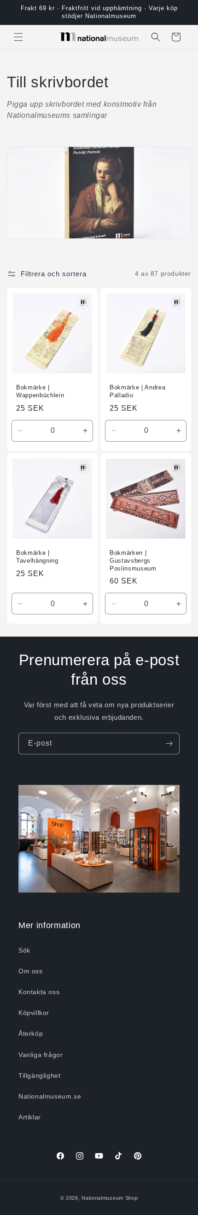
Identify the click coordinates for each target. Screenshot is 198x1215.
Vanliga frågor (40, 1054)
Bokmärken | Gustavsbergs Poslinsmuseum (133, 560)
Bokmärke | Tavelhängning (37, 556)
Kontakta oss (38, 992)
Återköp (30, 1033)
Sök (24, 950)
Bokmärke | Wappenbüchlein (40, 391)
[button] (18, 37)
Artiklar (29, 1117)
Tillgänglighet (39, 1075)
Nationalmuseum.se (49, 1096)
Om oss (30, 971)
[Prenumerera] (169, 743)
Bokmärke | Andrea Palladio (137, 391)
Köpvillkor (33, 1012)
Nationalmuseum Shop (110, 1198)
